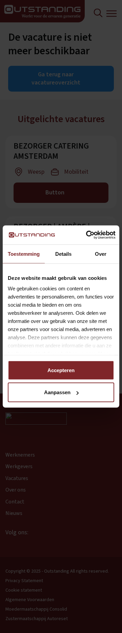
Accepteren (61, 370)
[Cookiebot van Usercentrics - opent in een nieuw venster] (87, 235)
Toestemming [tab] (24, 253)
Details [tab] (63, 253)
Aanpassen (57, 392)
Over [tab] (100, 253)
